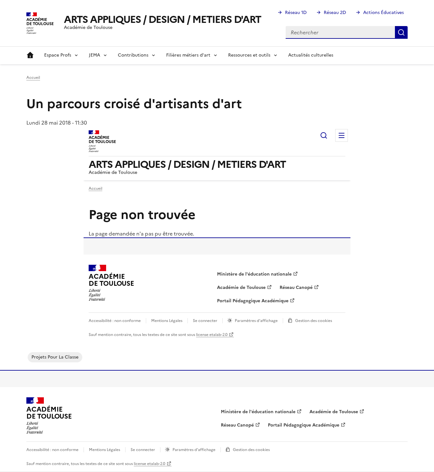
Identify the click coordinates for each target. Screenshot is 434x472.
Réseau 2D (335, 12)
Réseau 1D (296, 12)
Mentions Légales (104, 450)
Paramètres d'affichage (194, 450)
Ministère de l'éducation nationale (258, 411)
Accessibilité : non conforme (52, 450)
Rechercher (401, 32)
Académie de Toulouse (333, 411)
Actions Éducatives (383, 12)
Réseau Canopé (237, 425)
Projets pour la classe (54, 357)
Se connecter (143, 450)
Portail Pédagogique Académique (303, 425)
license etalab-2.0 (149, 464)
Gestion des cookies (251, 450)
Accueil (30, 55)
